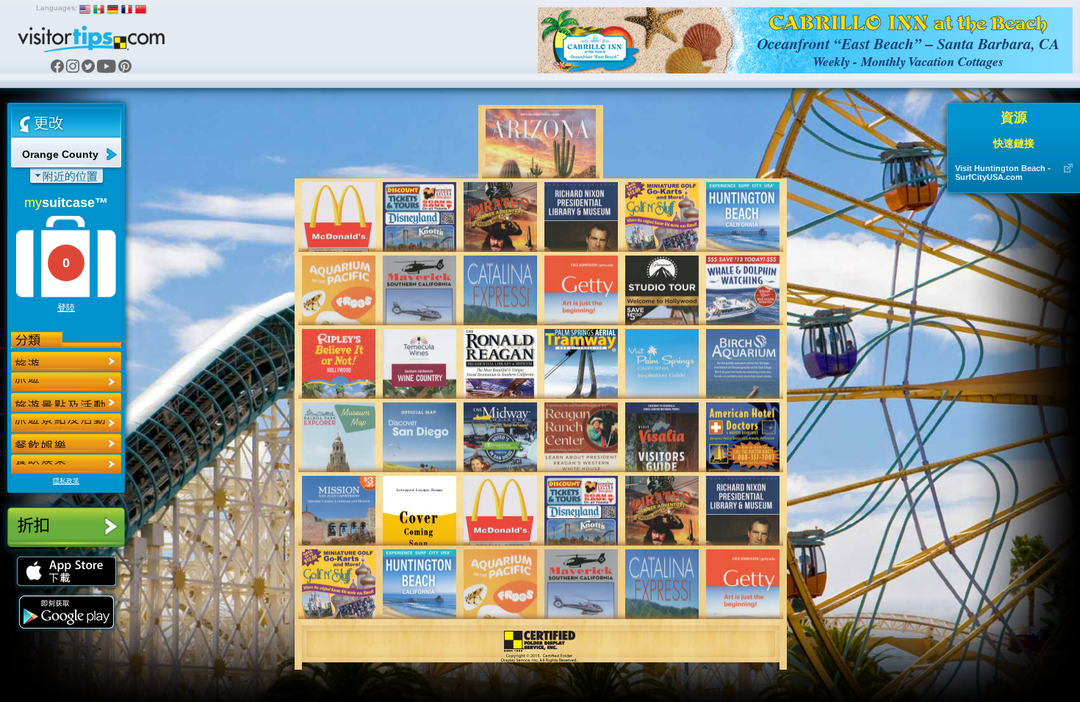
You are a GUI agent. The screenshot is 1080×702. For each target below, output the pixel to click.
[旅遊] (66, 361)
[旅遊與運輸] (66, 443)
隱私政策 (66, 481)
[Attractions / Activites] (66, 381)
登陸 (66, 308)
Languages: (56, 8)
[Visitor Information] (66, 464)
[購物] (66, 423)
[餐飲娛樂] (66, 402)
